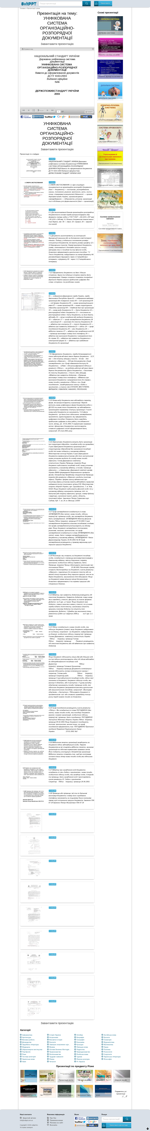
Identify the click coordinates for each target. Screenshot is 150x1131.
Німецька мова (82, 1047)
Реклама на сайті (56, 1123)
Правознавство (55, 1052)
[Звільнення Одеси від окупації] (66, 1091)
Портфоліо (26, 1052)
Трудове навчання (56, 1057)
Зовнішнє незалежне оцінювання (60, 1044)
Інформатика (27, 1035)
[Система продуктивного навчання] (110, 221)
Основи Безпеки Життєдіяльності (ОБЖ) (60, 1049)
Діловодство (26, 1042)
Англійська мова (110, 1035)
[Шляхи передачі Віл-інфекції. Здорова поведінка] (28, 1091)
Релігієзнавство (55, 1054)
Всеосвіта (53, 1125)
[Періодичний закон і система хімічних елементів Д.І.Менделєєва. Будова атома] (110, 178)
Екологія (52, 1042)
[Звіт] (47, 1091)
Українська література (112, 1057)
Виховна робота (28, 1040)
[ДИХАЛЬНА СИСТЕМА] (110, 91)
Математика (108, 1044)
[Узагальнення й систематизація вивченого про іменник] (110, 156)
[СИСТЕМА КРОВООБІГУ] (110, 134)
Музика (52, 1047)
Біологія (107, 1037)
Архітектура (26, 1037)
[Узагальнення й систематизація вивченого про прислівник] (110, 243)
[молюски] (103, 1076)
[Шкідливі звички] (122, 1076)
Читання (52, 1062)
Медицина (26, 1047)
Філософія (108, 1059)
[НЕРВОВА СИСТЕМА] (110, 26)
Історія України (55, 1035)
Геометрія (107, 1040)
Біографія (80, 1037)
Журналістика (109, 1042)
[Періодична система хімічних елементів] (110, 199)
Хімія (24, 1062)
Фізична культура (83, 1059)
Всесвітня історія (55, 1040)
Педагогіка (81, 1049)
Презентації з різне (33, 8)
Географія (80, 1040)
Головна (22, 8)
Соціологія (108, 1054)
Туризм (79, 1057)
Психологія (108, 1052)
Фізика (51, 1059)
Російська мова (82, 1054)
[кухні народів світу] (47, 1076)
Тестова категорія (29, 1057)
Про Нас (53, 1118)
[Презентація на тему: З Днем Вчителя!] (66, 1076)
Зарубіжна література (30, 1044)
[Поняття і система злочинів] (110, 47)
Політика (107, 1049)
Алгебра (80, 1035)
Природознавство (83, 1052)
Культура (80, 1044)
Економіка (80, 1042)
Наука (106, 1047)
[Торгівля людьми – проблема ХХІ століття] (84, 1076)
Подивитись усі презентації (120, 1092)
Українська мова (28, 1059)
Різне (24, 1054)
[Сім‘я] (28, 1076)
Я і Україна (81, 1062)
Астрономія (53, 1037)
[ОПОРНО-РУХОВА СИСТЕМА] (110, 112)
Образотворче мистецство (32, 1049)
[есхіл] (103, 1091)
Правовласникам (56, 1120)
